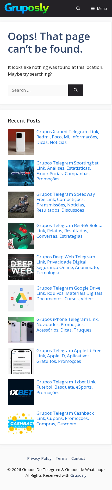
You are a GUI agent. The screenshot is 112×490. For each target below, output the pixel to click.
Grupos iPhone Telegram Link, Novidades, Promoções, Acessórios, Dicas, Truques (67, 324)
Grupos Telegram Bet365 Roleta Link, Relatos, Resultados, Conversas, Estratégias (69, 230)
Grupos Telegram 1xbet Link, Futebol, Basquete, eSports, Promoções (66, 387)
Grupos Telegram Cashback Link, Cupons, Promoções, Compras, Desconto (65, 418)
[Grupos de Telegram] (26, 8)
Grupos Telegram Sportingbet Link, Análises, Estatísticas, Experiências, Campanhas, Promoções (67, 171)
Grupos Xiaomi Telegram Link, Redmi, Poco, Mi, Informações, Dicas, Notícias (67, 136)
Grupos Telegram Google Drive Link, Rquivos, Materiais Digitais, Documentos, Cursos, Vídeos (69, 293)
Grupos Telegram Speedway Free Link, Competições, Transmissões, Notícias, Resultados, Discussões (65, 202)
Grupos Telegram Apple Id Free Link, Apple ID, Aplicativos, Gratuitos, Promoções (68, 355)
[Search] (75, 90)
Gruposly (78, 475)
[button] (78, 8)
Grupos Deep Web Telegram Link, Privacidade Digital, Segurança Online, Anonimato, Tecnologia (67, 264)
